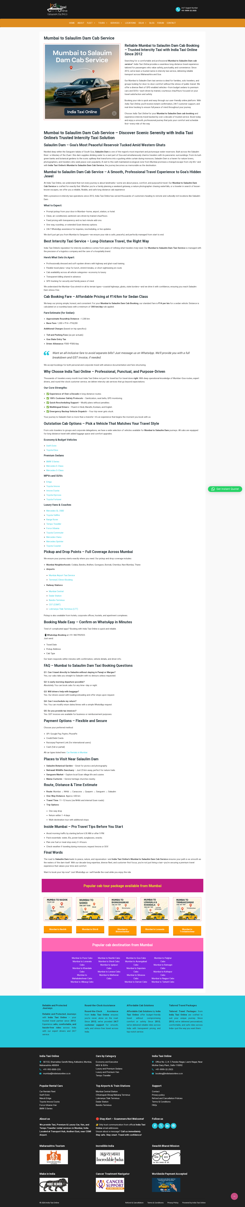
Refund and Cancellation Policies (167, 1098)
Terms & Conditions (161, 1101)
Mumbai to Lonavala (154, 929)
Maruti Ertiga (45, 1098)
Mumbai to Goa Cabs (136, 958)
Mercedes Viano (54, 537)
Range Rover (52, 519)
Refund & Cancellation (134, 1203)
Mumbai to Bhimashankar (122, 930)
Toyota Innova (53, 486)
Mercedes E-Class (54, 466)
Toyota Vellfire (53, 515)
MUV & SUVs (102, 1065)
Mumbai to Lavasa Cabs (109, 971)
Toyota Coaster (53, 546)
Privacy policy (158, 1095)
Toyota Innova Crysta (50, 1101)
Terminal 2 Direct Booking (61, 579)
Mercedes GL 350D (55, 510)
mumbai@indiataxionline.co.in (56, 1073)
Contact (156, 1091)
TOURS (101, 23)
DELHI (141, 23)
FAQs (154, 1105)
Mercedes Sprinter (54, 541)
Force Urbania (52, 528)
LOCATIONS (130, 23)
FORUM (160, 23)
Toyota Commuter (55, 532)
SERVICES (115, 23)
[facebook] (155, 1126)
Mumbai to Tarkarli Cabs (163, 982)
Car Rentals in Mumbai (76, 752)
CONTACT (171, 23)
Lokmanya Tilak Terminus (108, 1098)
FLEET (90, 23)
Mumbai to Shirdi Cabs (109, 961)
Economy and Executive (107, 1062)
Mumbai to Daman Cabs (136, 982)
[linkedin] (167, 1126)
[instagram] (173, 1126)
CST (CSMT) (55, 604)
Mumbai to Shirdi (90, 929)
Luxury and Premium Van (107, 1072)
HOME (72, 23)
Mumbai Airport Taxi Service (62, 575)
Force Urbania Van (48, 1105)
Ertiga (49, 482)
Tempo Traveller (53, 524)
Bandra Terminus (57, 600)
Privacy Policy (172, 1203)
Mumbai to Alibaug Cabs (82, 982)
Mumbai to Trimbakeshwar (187, 930)
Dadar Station (55, 596)
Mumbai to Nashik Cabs (109, 958)
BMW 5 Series (52, 461)
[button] (225, 489)
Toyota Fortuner (53, 499)
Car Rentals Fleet (47, 1091)
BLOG (151, 23)
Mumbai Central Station (107, 1091)
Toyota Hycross (53, 495)
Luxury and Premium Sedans (109, 1068)
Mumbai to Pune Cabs (82, 958)
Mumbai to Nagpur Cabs (163, 978)
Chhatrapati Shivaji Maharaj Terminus (113, 1095)
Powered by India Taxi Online (193, 1203)
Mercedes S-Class (55, 470)
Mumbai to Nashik (57, 929)
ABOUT (81, 23)
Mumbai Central (56, 591)
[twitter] (161, 1126)
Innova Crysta (52, 490)
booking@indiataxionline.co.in (169, 1073)
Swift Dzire (51, 445)
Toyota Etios (52, 450)
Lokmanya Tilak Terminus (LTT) (63, 609)
